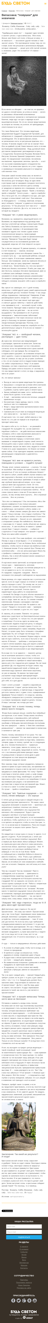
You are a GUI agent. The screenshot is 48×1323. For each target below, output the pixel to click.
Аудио (24, 1255)
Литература (24, 1263)
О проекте (24, 1247)
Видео (24, 1257)
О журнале (24, 1249)
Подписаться (24, 1237)
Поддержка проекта (24, 1283)
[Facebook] (13, 1301)
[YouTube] (35, 1301)
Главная (4, 11)
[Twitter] (19, 1301)
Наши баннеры (24, 1285)
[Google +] (24, 1301)
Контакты (24, 1268)
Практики (12, 11)
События (23, 1252)
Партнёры (24, 1280)
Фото (24, 1260)
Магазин (24, 1265)
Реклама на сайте (24, 1288)
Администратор (17, 23)
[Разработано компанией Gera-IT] (28, 1318)
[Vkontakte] (29, 1301)
